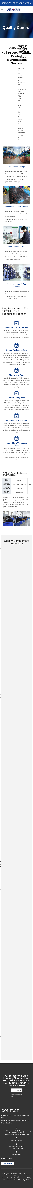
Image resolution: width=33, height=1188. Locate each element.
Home (16, 23)
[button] (2, 9)
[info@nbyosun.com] (16, 1152)
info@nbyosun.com (16, 1154)
